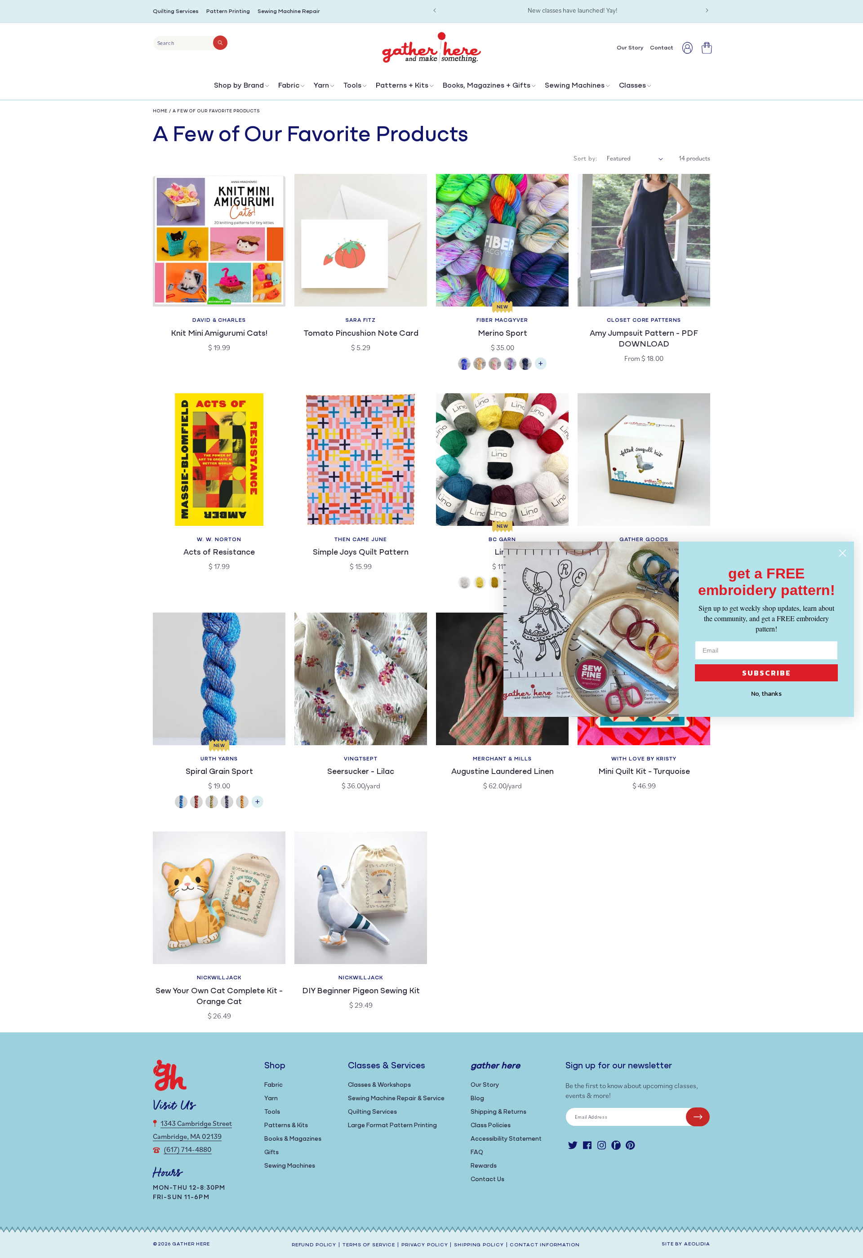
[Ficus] (227, 803)
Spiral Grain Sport (219, 772)
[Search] (220, 43)
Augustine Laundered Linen (502, 772)
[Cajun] (479, 364)
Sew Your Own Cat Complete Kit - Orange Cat (219, 996)
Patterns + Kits (402, 85)
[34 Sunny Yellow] (479, 583)
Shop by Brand (239, 85)
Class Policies (491, 1125)
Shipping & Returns (498, 1112)
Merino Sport (502, 334)
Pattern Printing (228, 11)
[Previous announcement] (435, 10)
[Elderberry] (211, 803)
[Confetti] (495, 364)
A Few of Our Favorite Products (216, 111)
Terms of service (369, 1245)
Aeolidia (697, 1244)
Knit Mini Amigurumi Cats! (219, 334)
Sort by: (586, 158)
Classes (632, 85)
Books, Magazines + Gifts (486, 85)
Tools (352, 85)
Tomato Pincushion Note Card (360, 334)
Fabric (288, 85)
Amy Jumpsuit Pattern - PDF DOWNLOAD (644, 339)
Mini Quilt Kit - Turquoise (644, 772)
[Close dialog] (842, 553)
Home (160, 111)
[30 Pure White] (464, 583)
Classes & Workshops (379, 1085)
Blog (477, 1098)
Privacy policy (424, 1245)
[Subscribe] (698, 1116)
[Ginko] (242, 803)
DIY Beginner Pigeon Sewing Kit (361, 991)
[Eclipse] (525, 364)
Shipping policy (478, 1245)
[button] (241, 88)
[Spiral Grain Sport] (257, 806)
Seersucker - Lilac (360, 772)
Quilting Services (176, 11)
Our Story (485, 1085)
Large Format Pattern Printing (392, 1125)
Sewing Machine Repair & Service (396, 1098)
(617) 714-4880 (188, 1149)
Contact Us (487, 1179)
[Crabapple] (196, 803)
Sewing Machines (575, 85)
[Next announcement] (707, 10)
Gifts (271, 1152)
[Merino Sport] (540, 368)
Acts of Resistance (219, 553)
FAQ (477, 1152)
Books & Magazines (292, 1139)
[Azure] (464, 364)
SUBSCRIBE (766, 672)
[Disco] (510, 364)
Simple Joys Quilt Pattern (361, 553)
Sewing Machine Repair (289, 11)
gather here (191, 1244)
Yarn (321, 85)
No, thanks (766, 693)
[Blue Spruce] (181, 803)
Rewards (484, 1166)
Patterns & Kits (286, 1125)
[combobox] (190, 43)
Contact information (545, 1245)
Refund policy (314, 1245)
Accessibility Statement (506, 1139)
